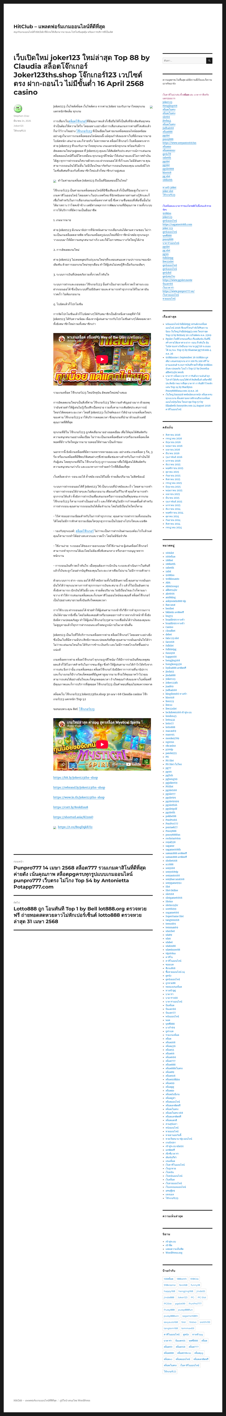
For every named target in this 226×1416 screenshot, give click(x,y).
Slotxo (169, 901)
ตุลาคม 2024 (172, 516)
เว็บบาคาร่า (168, 287)
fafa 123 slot (172, 638)
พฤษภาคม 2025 (174, 490)
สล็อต (168, 1038)
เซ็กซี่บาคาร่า (172, 1153)
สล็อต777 (171, 1060)
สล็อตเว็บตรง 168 (174, 1112)
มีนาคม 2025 (172, 497)
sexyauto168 (173, 875)
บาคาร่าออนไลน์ (171, 243)
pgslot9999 (172, 801)
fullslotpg (168, 257)
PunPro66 (171, 819)
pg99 (166, 254)
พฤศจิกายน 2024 (174, 512)
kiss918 (167, 172)
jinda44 (167, 120)
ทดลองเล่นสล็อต (174, 986)
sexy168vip (172, 871)
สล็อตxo (167, 146)
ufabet (169, 942)
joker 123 (168, 228)
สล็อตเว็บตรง (169, 109)
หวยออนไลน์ (169, 298)
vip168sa (171, 953)
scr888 (169, 864)
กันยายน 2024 (173, 520)
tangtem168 (172, 920)
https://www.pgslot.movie (177, 280)
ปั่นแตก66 (168, 283)
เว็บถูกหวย (171, 1168)
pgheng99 (171, 779)
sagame (170, 845)
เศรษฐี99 (170, 1190)
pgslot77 (171, 793)
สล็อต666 (171, 1057)
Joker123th (172, 682)
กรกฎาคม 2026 (174, 438)
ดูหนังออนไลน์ (170, 220)
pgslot (166, 135)
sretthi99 (171, 908)
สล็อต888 (168, 131)
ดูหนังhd (167, 272)
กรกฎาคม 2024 (174, 527)
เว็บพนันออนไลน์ (174, 1175)
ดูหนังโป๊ (167, 154)
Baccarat (170, 604)
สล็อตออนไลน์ (173, 1101)
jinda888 (171, 675)
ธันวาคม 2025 (173, 464)
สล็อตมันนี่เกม (173, 1094)
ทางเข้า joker (169, 187)
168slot (170, 552)
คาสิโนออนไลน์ (173, 960)
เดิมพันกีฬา (171, 1157)
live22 (169, 704)
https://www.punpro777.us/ (179, 291)
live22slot (168, 261)
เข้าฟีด (169, 1245)
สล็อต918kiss (173, 1079)
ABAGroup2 (172, 586)
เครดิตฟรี (170, 1149)
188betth (168, 180)
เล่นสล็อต (170, 1161)
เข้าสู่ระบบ (171, 1241)
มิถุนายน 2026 (173, 442)
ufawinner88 (173, 949)
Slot (168, 886)
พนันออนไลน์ (172, 1016)
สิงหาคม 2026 (173, 434)
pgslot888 (168, 168)
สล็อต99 (170, 1083)
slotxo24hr (172, 905)
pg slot (166, 176)
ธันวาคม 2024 (173, 508)
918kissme (170, 1285)
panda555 (171, 753)
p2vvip (169, 749)
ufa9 (168, 938)
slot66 (166, 116)
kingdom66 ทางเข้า (176, 693)
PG (167, 756)
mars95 (170, 734)
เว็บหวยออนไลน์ (171, 294)
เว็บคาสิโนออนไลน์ (175, 1164)
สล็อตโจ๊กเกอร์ (78, 121)
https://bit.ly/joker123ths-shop (75, 777)
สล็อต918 (170, 1075)
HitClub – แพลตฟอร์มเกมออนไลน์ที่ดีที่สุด (59, 26)
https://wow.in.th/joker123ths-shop (79, 797)
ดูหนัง (168, 975)
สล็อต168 (170, 1042)
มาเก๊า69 (170, 1027)
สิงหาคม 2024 (173, 523)
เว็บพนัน (170, 1172)
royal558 (171, 842)
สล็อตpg (170, 1086)
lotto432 (170, 719)
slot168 (170, 894)
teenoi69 (171, 923)
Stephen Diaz (21, 115)
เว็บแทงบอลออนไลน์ (176, 1187)
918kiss (167, 213)
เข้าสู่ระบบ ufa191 (175, 1146)
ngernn (170, 742)
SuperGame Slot (175, 916)
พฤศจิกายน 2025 (174, 468)
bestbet (170, 608)
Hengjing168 (170, 105)
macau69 (171, 730)
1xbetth (167, 157)
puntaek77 (172, 827)
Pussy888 (171, 831)
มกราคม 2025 (173, 505)
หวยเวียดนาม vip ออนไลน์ (179, 1138)
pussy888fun (173, 834)
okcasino (171, 745)
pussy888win (171, 1315)
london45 (171, 716)
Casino (169, 627)
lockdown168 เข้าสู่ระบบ (179, 712)
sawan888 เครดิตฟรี (176, 853)
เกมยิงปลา (171, 1142)
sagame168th (173, 849)
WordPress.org (174, 1252)
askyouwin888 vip (176, 601)
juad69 (170, 686)
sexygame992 (174, 882)
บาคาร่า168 (172, 997)
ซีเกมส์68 (170, 968)
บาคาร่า (170, 994)
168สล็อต (170, 556)
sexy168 (170, 868)
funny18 (170, 653)
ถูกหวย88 (171, 983)
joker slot (168, 191)
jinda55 (170, 671)
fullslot (170, 645)
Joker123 (18, 125)
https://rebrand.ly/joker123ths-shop (79, 787)
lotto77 (170, 723)
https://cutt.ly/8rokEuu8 (70, 807)
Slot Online (172, 890)
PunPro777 (172, 823)
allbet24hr (171, 590)
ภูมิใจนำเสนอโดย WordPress (75, 1400)
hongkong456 (174, 664)
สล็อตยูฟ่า (171, 1098)
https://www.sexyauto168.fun (179, 142)
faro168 (170, 641)
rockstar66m (173, 838)
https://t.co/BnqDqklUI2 (75, 827)
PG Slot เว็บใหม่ (174, 764)
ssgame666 (172, 912)
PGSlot (169, 786)
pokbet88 (171, 816)
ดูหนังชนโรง (169, 276)
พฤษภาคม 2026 (174, 445)
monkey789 (172, 738)
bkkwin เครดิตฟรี (175, 612)
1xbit (168, 571)
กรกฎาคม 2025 (174, 483)
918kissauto (172, 578)
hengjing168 (173, 660)
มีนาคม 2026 (173, 453)
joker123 (167, 102)
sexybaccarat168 (175, 879)
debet (169, 634)
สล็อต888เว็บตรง (174, 1068)
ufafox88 (171, 946)
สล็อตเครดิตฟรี (173, 1105)
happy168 (171, 656)
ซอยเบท (170, 964)
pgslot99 (171, 797)
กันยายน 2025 (173, 475)
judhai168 (168, 128)
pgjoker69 (171, 782)
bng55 (169, 616)
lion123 (170, 701)
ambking (171, 597)
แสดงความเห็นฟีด (174, 1249)
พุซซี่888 (167, 235)
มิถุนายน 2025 (173, 486)
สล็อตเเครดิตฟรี (173, 1116)
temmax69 (172, 927)
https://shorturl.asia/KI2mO (73, 817)
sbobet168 (171, 860)
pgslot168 (171, 790)
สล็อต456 (171, 1046)
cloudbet (170, 630)
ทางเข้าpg (171, 990)
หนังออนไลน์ (172, 1127)
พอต (168, 1020)
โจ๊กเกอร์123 (84, 131)
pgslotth (170, 812)
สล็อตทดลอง (169, 150)
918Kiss (170, 575)
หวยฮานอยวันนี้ (173, 1135)
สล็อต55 (170, 1049)
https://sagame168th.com (177, 224)
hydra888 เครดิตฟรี (176, 667)
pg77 (168, 768)
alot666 (170, 593)
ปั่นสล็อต (170, 1005)
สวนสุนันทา (171, 1124)
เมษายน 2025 (173, 494)
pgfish (169, 775)
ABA (168, 582)
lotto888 (170, 727)
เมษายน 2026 (173, 449)
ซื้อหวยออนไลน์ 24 (175, 971)
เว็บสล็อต (170, 1179)
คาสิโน (169, 957)
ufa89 (169, 934)
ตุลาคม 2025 (172, 471)
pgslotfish (171, 805)
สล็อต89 (170, 1072)
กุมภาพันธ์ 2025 (174, 501)
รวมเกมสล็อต (172, 1035)
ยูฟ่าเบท (170, 1031)
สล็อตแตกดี (171, 1120)
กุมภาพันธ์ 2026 (174, 457)
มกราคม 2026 (173, 460)
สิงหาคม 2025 (173, 479)
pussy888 (168, 139)
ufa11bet (170, 931)
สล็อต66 (170, 1053)
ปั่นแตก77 (171, 1012)
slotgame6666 (174, 897)
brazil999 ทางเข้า (175, 619)
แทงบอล (170, 1194)
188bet (169, 560)
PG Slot (170, 760)
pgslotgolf (171, 808)
